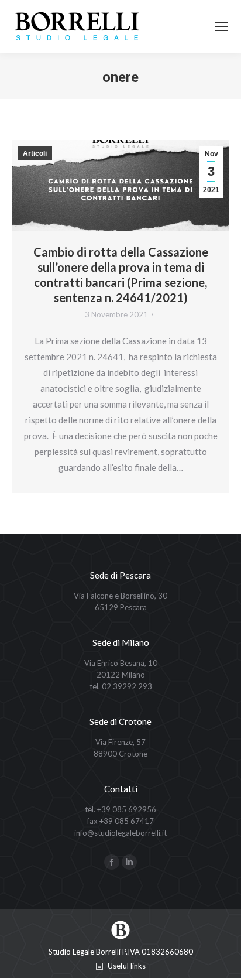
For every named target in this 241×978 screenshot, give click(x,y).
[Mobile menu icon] (221, 26)
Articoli (35, 153)
